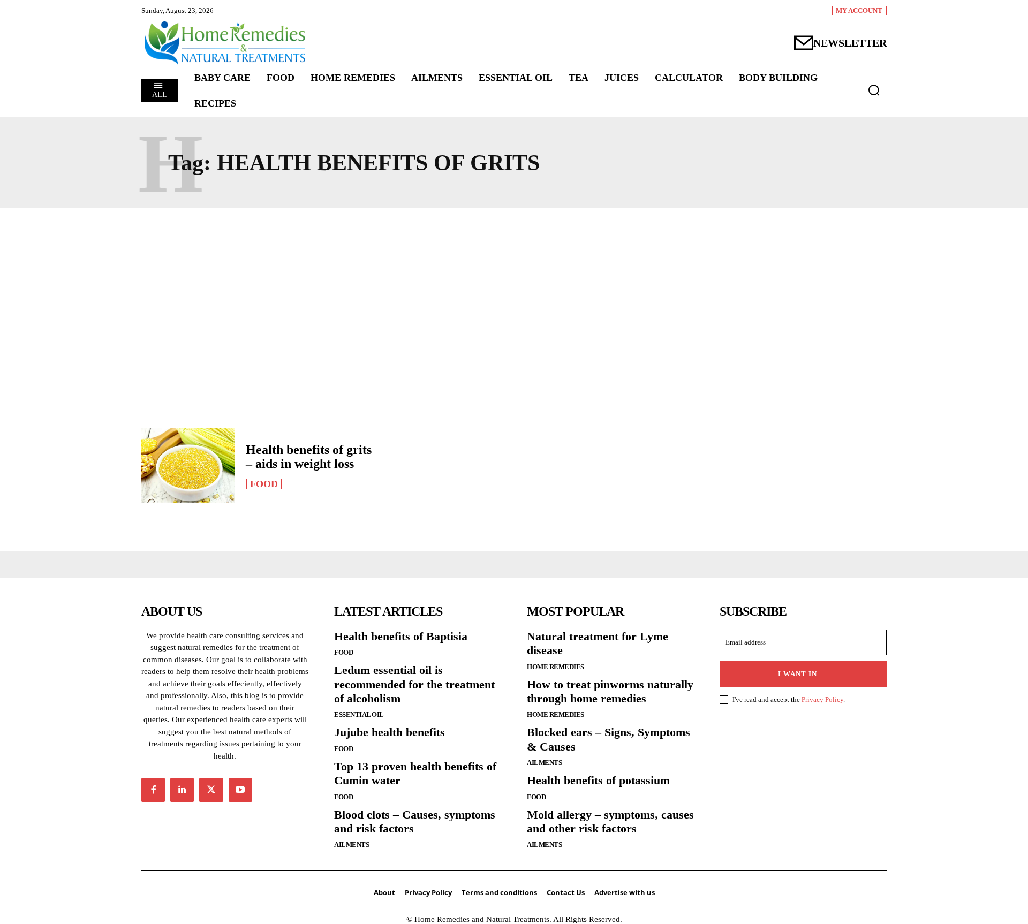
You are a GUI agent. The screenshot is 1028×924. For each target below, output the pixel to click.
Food (264, 484)
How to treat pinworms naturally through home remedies (610, 691)
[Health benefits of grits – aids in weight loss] (188, 465)
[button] (874, 90)
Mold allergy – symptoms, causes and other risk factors (610, 821)
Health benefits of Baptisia (400, 636)
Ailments (351, 844)
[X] (211, 789)
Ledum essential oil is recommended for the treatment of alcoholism (414, 684)
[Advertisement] (514, 315)
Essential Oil (359, 714)
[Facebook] (153, 789)
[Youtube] (240, 789)
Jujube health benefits (389, 732)
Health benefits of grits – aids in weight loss (309, 457)
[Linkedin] (182, 789)
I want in (797, 674)
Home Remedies (555, 667)
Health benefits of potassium (598, 780)
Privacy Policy (822, 699)
